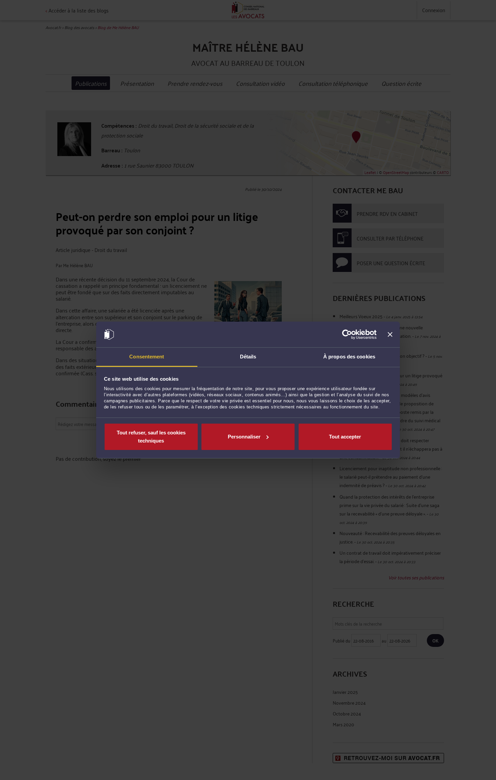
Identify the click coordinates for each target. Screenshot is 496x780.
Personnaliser (244, 436)
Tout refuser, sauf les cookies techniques (151, 437)
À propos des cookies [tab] (349, 356)
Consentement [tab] (146, 356)
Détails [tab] (248, 356)
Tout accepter (345, 436)
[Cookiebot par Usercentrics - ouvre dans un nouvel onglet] (347, 334)
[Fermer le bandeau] (390, 334)
